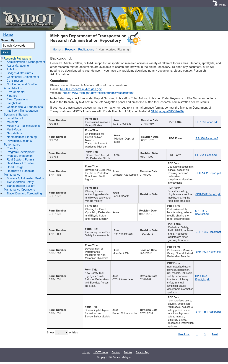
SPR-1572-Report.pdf (208, 194)
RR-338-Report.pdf (207, 138)
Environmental (16, 92)
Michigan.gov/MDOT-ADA (167, 111)
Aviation (12, 69)
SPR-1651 (55, 279)
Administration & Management (26, 62)
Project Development (20, 156)
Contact (116, 352)
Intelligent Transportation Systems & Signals (21, 112)
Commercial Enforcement (23, 77)
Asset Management (19, 65)
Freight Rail (14, 103)
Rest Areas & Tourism (20, 163)
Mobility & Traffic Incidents (23, 126)
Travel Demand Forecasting (24, 193)
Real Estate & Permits (21, 159)
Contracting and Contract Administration (21, 86)
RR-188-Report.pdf (206, 122)
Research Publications (18, 58)
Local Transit (15, 118)
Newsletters (14, 133)
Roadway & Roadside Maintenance (19, 172)
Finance (12, 95)
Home (8, 34)
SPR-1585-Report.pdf (208, 232)
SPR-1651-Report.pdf (208, 311)
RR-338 (53, 140)
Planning (12, 148)
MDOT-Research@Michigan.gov (81, 89)
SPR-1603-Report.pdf (208, 251)
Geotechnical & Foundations (25, 107)
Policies (128, 352)
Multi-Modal (14, 129)
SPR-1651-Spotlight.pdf (202, 277)
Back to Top (142, 352)
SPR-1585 (55, 233)
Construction (15, 80)
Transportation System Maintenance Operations (19, 187)
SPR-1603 (55, 253)
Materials (12, 122)
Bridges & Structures (20, 73)
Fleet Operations (17, 99)
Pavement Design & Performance (18, 142)
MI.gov (222, 4)
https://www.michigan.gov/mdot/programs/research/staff (98, 92)
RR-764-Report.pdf (206, 155)
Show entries (62, 332)
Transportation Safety (20, 182)
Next (215, 334)
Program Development (21, 152)
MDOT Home (101, 352)
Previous (184, 334)
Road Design (15, 167)
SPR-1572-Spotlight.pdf (202, 212)
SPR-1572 (55, 196)
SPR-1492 (55, 174)
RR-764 (53, 156)
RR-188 (53, 123)
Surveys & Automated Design (25, 178)
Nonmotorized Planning (22, 137)
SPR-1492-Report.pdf (208, 173)
